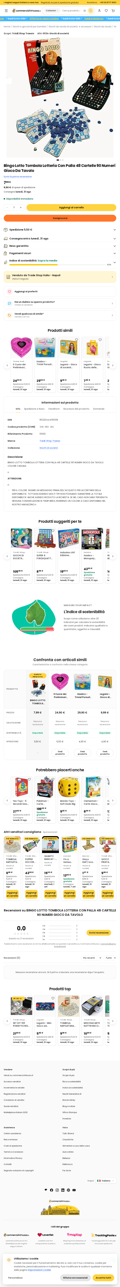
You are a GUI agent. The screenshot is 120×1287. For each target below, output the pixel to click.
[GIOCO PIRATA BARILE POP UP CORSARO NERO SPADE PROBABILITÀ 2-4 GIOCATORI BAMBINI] (107, 844)
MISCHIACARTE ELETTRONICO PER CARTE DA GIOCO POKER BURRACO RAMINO (92, 1025)
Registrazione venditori (14, 1094)
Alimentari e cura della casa (76, 1145)
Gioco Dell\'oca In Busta (87, 861)
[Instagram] (57, 1190)
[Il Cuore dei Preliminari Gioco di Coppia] (21, 347)
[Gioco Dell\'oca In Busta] (88, 844)
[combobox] (71, 11)
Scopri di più (68, 1075)
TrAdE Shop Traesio (50, 440)
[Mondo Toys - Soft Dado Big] (68, 787)
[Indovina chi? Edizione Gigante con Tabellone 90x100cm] (68, 538)
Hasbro (87, 552)
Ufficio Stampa (69, 1112)
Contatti (8, 1164)
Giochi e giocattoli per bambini (29, 26)
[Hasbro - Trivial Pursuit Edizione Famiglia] (45, 347)
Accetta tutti (103, 1277)
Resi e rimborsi (11, 1139)
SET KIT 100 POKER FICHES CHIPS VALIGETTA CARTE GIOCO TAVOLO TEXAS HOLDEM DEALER (21, 1025)
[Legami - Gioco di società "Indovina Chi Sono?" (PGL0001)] (68, 347)
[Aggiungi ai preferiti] (29, 339)
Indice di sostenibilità (72, 1087)
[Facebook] (51, 1190)
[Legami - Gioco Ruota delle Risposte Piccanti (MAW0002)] (92, 347)
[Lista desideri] (106, 11)
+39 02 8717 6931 (108, 2)
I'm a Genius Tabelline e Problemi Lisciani (69, 861)
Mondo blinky (68, 1100)
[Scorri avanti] (112, 365)
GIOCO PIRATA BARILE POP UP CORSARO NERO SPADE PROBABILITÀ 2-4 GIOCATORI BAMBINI (107, 861)
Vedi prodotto (60, 752)
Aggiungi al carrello (71, 207)
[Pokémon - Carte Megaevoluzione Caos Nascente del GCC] (45, 787)
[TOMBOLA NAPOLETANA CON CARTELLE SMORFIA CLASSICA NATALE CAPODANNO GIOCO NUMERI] (12, 844)
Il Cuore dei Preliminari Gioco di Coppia (19, 366)
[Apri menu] (6, 11)
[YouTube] (74, 1190)
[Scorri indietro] (7, 365)
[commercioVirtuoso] (26, 11)
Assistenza (92, 2)
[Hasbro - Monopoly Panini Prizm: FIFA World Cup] (92, 538)
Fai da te (66, 1170)
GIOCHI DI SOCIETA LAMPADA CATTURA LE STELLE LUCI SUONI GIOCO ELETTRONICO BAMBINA (20, 557)
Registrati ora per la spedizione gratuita (60, 2)
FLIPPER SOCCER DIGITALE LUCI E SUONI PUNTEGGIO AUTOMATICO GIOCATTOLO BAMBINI (31, 861)
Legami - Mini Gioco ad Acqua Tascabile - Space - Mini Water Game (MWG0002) (44, 1025)
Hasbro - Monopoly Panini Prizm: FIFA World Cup (92, 557)
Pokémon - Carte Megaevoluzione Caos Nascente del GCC (45, 802)
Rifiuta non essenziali (75, 1277)
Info (18, 408)
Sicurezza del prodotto (76, 408)
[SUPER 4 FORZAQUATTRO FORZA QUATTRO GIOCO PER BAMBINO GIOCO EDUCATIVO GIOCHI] (45, 538)
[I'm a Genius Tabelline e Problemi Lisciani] (69, 844)
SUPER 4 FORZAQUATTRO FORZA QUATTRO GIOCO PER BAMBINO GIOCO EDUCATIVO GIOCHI (45, 557)
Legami (64, 361)
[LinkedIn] (62, 1190)
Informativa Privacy (13, 1158)
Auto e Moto (68, 1152)
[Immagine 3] (62, 160)
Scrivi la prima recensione (18, 176)
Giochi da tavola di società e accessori (70, 26)
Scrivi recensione (99, 932)
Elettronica (67, 1164)
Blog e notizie (68, 1106)
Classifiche (67, 1139)
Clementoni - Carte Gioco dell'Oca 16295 (92, 802)
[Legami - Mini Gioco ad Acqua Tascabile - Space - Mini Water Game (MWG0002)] (45, 1006)
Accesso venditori (12, 1081)
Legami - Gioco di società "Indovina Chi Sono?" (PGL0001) (68, 366)
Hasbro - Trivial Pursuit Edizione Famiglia (44, 363)
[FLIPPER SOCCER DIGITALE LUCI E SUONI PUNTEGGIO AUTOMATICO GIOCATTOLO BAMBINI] (31, 844)
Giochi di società (49, 447)
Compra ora (60, 218)
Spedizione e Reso (34, 408)
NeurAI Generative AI (71, 1094)
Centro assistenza (12, 1133)
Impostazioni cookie (39, 1270)
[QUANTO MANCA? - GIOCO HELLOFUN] (50, 844)
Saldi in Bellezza (110, 18)
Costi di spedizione (13, 1145)
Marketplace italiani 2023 (16, 1112)
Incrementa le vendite (14, 1087)
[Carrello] (113, 11)
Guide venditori (11, 1106)
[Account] (99, 11)
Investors (66, 1118)
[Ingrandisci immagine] (60, 98)
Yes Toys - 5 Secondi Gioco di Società (21, 802)
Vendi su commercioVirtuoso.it (18, 1075)
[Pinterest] (68, 1190)
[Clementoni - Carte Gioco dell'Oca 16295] (92, 787)
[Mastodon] (46, 1190)
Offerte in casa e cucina (60, 18)
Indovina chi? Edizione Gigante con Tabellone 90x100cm (67, 554)
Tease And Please (18, 361)
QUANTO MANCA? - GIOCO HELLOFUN (49, 858)
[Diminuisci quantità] (7, 207)
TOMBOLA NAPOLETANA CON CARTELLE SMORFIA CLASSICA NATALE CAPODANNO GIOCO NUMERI (12, 861)
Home (7, 26)
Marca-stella (86, 856)
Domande (98, 408)
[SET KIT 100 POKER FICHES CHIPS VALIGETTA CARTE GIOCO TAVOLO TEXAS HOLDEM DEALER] (21, 1006)
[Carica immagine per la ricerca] (84, 10)
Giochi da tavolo (103, 26)
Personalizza (15, 1277)
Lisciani (67, 856)
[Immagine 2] (60, 160)
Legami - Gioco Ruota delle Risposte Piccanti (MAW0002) (92, 366)
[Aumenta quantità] (21, 207)
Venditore (54, 408)
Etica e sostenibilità (71, 1081)
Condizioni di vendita (14, 1100)
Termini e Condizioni (13, 1152)
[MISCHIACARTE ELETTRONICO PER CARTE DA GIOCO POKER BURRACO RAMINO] (92, 1006)
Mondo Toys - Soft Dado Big (68, 802)
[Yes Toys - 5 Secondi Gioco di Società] (21, 787)
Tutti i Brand (68, 1133)
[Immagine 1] (58, 160)
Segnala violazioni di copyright (19, 1170)
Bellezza (66, 1158)
